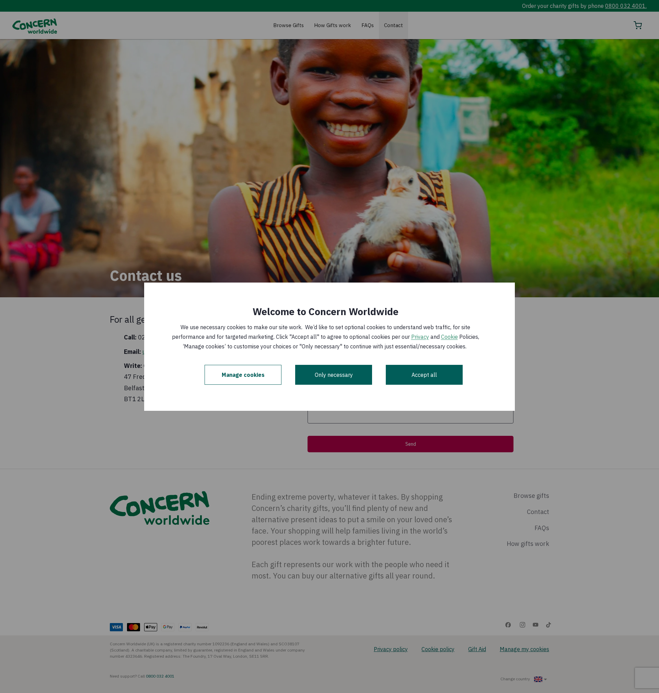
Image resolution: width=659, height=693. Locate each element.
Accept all (424, 374)
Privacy (420, 336)
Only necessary (334, 374)
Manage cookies (243, 374)
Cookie (449, 336)
